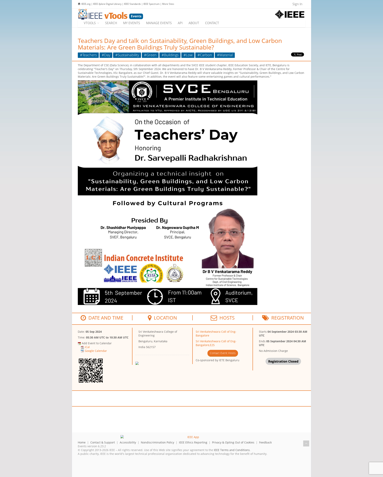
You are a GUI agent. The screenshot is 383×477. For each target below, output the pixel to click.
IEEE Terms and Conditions (232, 450)
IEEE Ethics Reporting (193, 442)
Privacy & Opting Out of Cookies (233, 442)
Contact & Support (102, 442)
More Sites (168, 4)
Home (82, 442)
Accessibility (128, 442)
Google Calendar (96, 351)
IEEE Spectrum (151, 4)
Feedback (265, 442)
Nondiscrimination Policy (157, 442)
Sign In (297, 4)
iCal (87, 347)
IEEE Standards (132, 4)
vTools (90, 23)
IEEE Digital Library (107, 4)
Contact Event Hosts (223, 353)
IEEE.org (86, 4)
